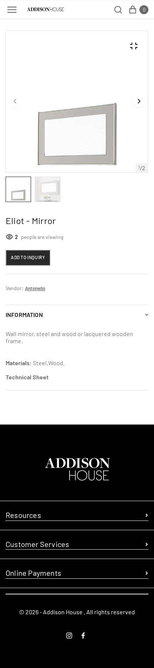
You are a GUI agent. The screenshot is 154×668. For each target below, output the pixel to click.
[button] (15, 102)
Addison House (63, 611)
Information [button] (24, 314)
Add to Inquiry (28, 257)
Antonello (35, 288)
